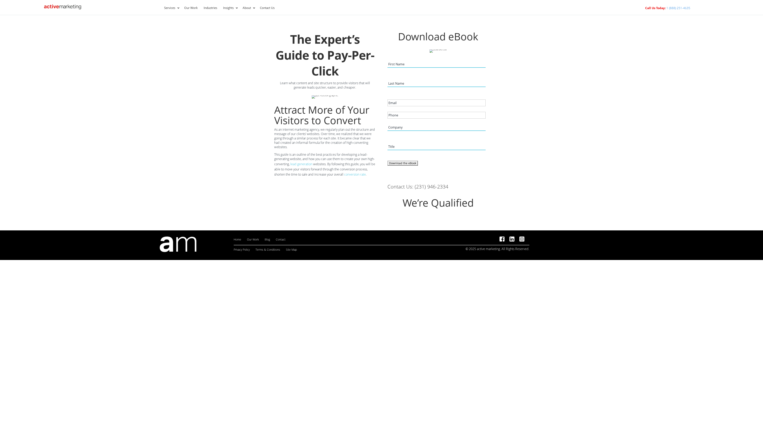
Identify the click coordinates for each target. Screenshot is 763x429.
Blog (267, 239)
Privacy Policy (242, 249)
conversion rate (355, 174)
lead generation (301, 164)
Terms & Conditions (268, 249)
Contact (281, 239)
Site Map (291, 249)
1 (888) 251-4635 (678, 8)
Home (237, 239)
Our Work (253, 239)
